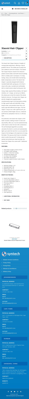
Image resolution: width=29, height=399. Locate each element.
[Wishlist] (23, 3)
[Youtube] (14, 391)
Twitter (26, 51)
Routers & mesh (17, 237)
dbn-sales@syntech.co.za (9, 358)
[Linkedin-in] (20, 391)
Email (26, 59)
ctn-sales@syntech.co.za (8, 328)
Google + (26, 56)
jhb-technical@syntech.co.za (9, 303)
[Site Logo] (6, 3)
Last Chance (18, 55)
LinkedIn (26, 53)
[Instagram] (17, 391)
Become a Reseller (20, 9)
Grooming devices (11, 55)
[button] (15, 3)
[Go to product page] (14, 225)
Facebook (26, 48)
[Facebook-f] (8, 391)
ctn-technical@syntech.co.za (9, 333)
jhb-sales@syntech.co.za (8, 298)
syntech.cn (5, 383)
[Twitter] (11, 391)
